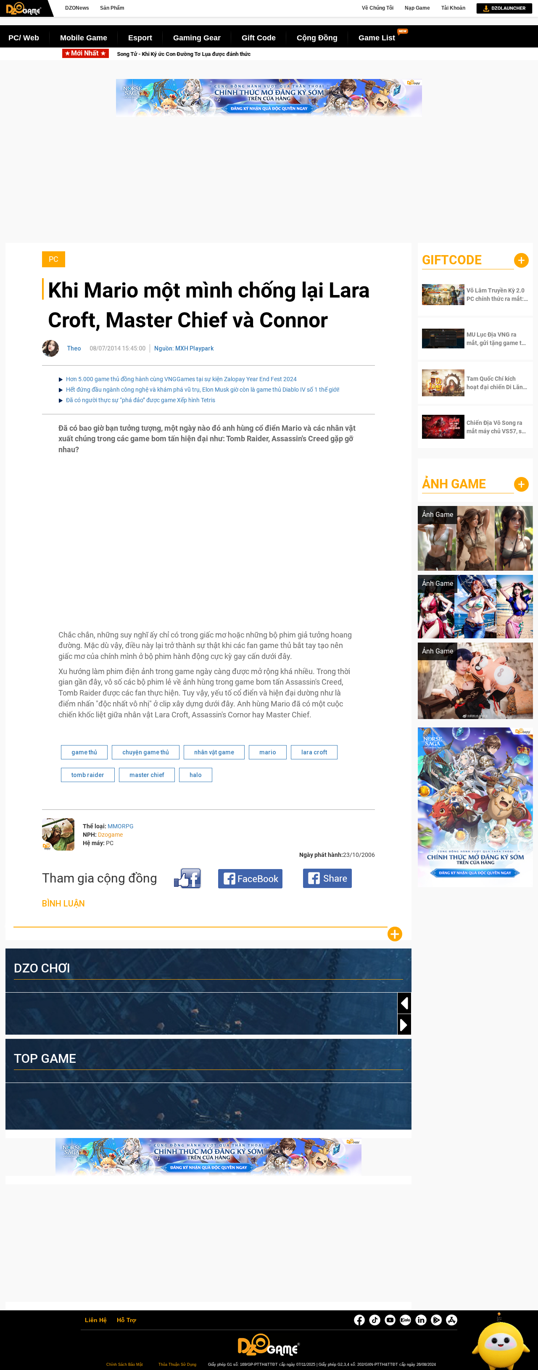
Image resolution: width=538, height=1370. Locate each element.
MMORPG (121, 826)
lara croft (314, 752)
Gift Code (259, 38)
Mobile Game (83, 38)
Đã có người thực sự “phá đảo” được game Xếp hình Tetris (140, 400)
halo (196, 775)
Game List (377, 38)
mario (267, 752)
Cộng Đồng (317, 38)
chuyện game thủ (145, 752)
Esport (140, 38)
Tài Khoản (453, 8)
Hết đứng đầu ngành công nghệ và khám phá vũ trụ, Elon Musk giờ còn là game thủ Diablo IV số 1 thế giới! (203, 389)
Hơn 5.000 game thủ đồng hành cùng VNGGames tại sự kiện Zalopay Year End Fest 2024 (181, 379)
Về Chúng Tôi (377, 8)
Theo (74, 348)
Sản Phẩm (112, 8)
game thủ (84, 752)
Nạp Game (417, 8)
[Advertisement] (269, 184)
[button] (404, 1025)
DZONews (77, 8)
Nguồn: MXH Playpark (184, 348)
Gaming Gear (197, 38)
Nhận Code (491, 294)
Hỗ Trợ (126, 1320)
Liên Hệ (96, 1320)
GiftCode (452, 260)
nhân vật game (214, 752)
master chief (146, 775)
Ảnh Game (454, 484)
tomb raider (87, 775)
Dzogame (110, 834)
